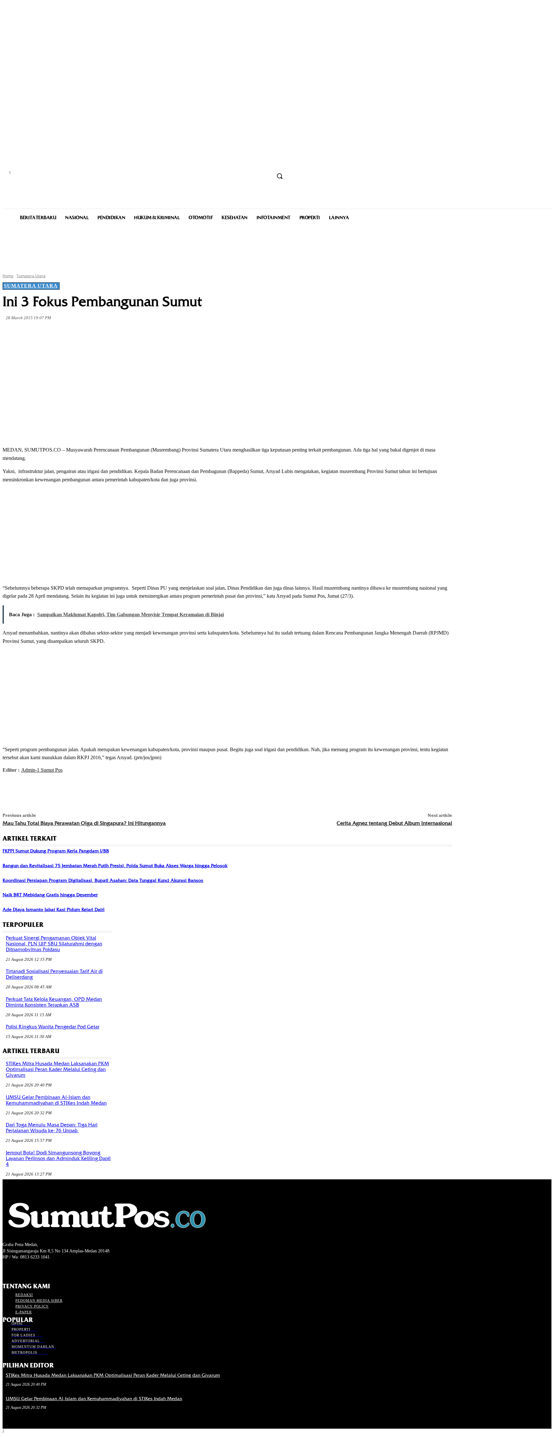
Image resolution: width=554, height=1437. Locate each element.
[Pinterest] (106, 333)
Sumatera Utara (31, 275)
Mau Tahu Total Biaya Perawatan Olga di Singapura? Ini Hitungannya (84, 823)
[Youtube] (41, 1269)
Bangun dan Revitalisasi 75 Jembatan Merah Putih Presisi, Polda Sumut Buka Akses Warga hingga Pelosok (115, 865)
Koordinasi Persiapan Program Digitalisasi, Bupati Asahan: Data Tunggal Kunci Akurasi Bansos (103, 880)
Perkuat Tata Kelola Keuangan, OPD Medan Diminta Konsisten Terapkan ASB (54, 1002)
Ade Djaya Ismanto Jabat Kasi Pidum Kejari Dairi (54, 909)
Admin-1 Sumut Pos (42, 770)
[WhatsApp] (129, 333)
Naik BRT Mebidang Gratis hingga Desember (50, 895)
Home (8, 275)
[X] (83, 333)
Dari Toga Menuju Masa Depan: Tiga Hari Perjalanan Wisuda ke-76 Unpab (51, 1128)
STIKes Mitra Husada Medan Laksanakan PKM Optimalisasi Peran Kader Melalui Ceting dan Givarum (57, 1069)
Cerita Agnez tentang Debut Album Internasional (394, 823)
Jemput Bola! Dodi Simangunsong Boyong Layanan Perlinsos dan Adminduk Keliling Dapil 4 (58, 1158)
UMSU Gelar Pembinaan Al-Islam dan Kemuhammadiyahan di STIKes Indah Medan (56, 1100)
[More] (153, 333)
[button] (279, 176)
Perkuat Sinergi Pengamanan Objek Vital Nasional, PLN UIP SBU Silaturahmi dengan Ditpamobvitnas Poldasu (54, 943)
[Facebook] (60, 333)
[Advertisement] (277, 246)
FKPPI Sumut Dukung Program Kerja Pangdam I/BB (56, 851)
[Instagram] (18, 1269)
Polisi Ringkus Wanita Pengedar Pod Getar (52, 1027)
